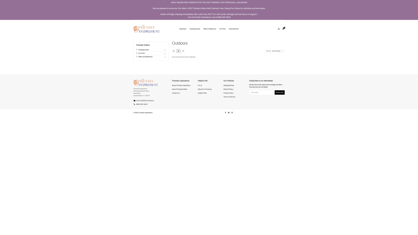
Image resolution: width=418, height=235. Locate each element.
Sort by (268, 51)
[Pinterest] (229, 112)
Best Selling (276, 51)
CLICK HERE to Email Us (145, 101)
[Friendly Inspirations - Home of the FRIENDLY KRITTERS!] (146, 29)
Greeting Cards (143, 50)
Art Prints (141, 53)
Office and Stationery (145, 57)
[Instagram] (232, 112)
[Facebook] (225, 112)
